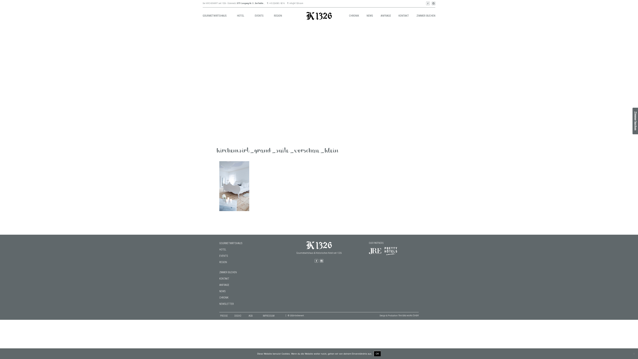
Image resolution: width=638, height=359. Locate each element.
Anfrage (224, 285)
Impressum (268, 315)
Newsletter (226, 303)
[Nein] (634, 353)
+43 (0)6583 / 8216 (277, 3)
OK (377, 353)
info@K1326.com (296, 3)
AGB (251, 315)
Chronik (223, 297)
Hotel (222, 249)
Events (223, 255)
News (222, 291)
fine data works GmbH (409, 315)
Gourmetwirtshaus (230, 243)
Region (223, 262)
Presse (224, 315)
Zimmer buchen (228, 272)
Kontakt (224, 278)
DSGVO (237, 315)
